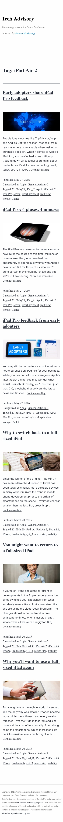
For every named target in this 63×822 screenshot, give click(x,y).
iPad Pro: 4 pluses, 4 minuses (31, 209)
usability (52, 534)
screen (16, 194)
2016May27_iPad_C (23, 189)
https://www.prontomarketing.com (16, 813)
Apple (23, 184)
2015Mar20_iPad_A (23, 529)
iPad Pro (7, 194)
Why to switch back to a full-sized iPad (31, 435)
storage (6, 198)
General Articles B (38, 408)
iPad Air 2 (50, 189)
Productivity (18, 534)
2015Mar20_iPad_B (23, 758)
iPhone (6, 534)
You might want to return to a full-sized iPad (30, 547)
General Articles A (38, 295)
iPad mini (53, 529)
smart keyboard (30, 194)
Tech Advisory (18, 18)
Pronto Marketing (25, 33)
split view (45, 194)
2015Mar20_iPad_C (23, 646)
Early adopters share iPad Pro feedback (28, 95)
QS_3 (29, 534)
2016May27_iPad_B (23, 412)
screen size (40, 534)
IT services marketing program (30, 802)
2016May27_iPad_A (23, 300)
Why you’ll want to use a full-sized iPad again (31, 664)
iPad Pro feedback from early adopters (31, 323)
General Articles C (38, 184)
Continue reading (40, 169)
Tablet (15, 198)
